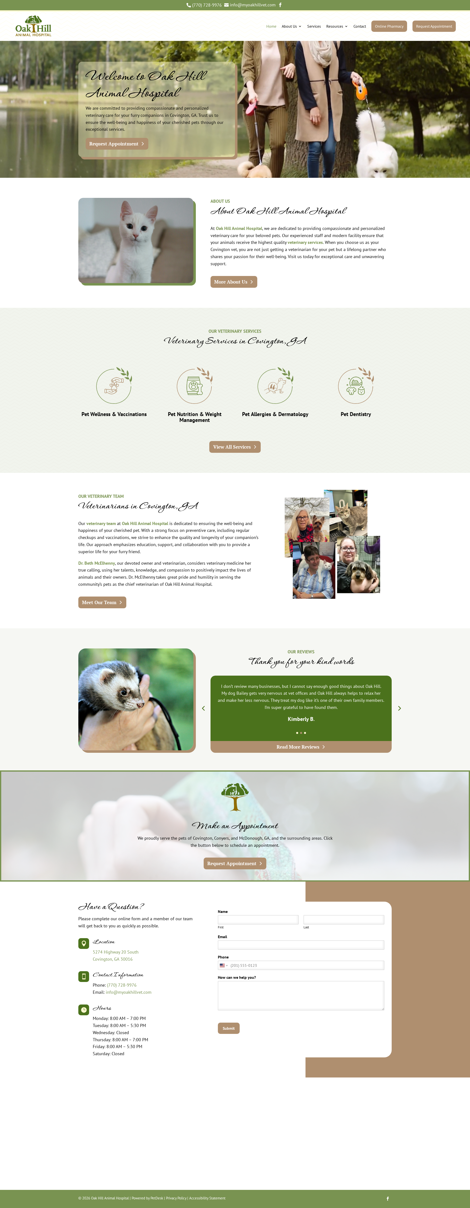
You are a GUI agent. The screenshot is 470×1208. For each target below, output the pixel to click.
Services (314, 26)
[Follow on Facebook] (388, 1199)
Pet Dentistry (356, 414)
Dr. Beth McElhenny (96, 563)
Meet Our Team (99, 602)
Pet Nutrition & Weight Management (195, 417)
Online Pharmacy (389, 26)
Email (224, 936)
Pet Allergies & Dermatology (275, 414)
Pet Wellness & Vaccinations (114, 414)
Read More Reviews (298, 747)
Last (306, 927)
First (220, 927)
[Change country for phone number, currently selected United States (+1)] (223, 965)
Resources (334, 26)
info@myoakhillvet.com (129, 992)
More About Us (230, 282)
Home (271, 26)
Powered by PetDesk (147, 1198)
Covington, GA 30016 (113, 959)
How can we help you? (238, 977)
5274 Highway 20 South (116, 952)
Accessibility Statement (207, 1198)
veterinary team (101, 523)
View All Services (232, 447)
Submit (229, 1028)
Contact (359, 26)
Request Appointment (434, 26)
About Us (289, 26)
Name (224, 911)
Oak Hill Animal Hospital (239, 228)
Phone (223, 957)
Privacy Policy (176, 1198)
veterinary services (305, 242)
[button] (203, 708)
